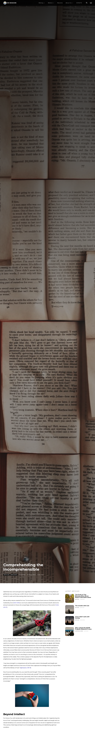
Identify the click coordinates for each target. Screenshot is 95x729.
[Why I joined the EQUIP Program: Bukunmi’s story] (69, 631)
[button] (86, 3)
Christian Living (79, 631)
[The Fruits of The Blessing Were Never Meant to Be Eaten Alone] (69, 598)
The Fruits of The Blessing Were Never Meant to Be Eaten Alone (83, 596)
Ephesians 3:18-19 (25, 667)
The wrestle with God (82, 605)
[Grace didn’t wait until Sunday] (69, 620)
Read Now (14, 574)
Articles (6, 574)
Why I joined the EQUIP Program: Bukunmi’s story (83, 628)
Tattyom (77, 607)
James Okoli (32, 574)
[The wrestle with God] (69, 609)
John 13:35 (16, 602)
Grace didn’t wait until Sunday (82, 617)
